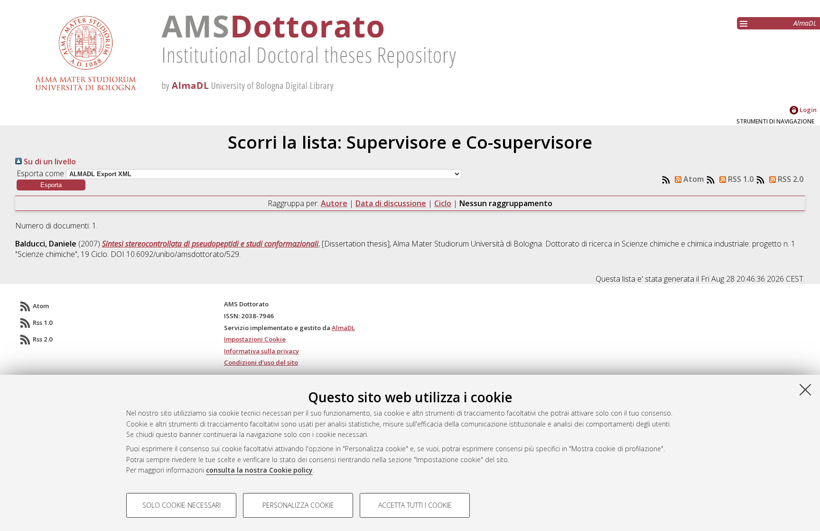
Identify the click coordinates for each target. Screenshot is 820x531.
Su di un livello (49, 161)
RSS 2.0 (789, 179)
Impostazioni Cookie (255, 339)
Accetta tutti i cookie (415, 505)
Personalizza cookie (298, 505)
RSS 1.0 (740, 179)
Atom (692, 179)
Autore (334, 203)
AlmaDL (805, 23)
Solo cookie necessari (181, 505)
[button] (51, 185)
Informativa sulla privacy (261, 351)
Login (807, 109)
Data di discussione (390, 203)
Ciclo (442, 203)
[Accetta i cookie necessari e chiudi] (805, 389)
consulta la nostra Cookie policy (259, 469)
